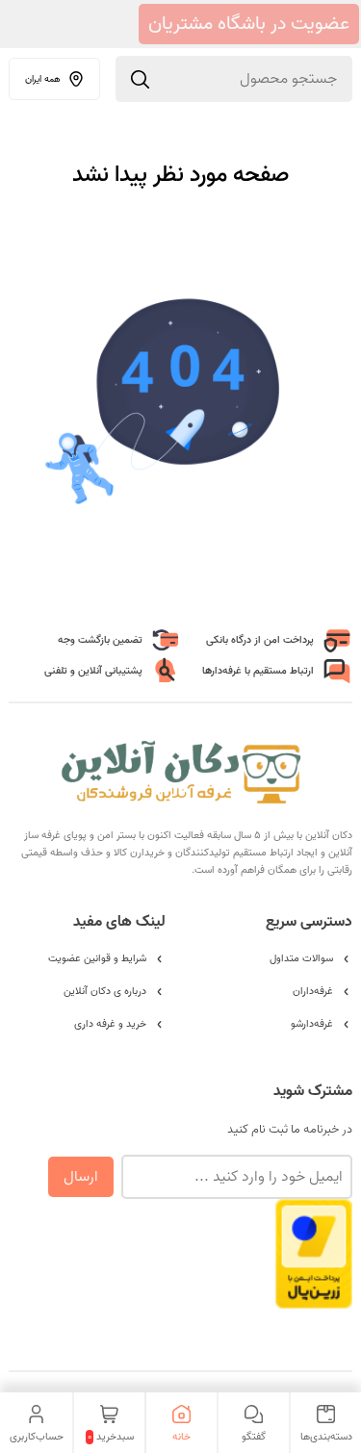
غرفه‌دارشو (312, 1023)
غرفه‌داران (313, 991)
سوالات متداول (301, 958)
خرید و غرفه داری (110, 1023)
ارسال (81, 1176)
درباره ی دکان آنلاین (105, 991)
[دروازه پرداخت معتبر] (313, 1299)
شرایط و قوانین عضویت (97, 958)
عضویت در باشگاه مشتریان (248, 24)
